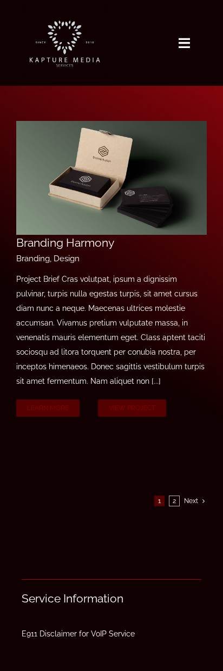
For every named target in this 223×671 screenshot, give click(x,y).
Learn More (48, 408)
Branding (33, 258)
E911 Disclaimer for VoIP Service (78, 633)
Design (67, 258)
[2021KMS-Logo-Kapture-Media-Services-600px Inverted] (65, 12)
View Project (132, 408)
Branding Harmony (65, 242)
